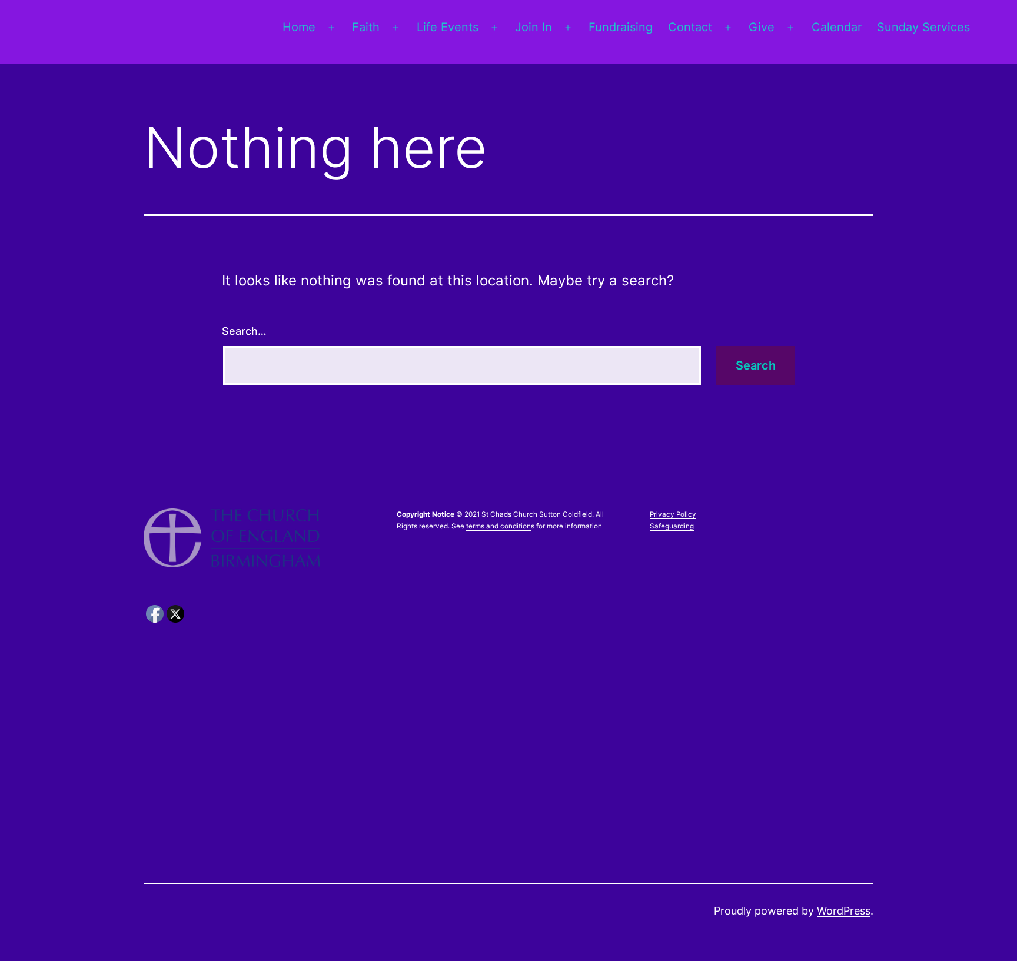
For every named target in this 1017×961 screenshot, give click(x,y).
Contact (690, 27)
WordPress (843, 911)
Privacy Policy (673, 514)
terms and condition (498, 526)
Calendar (837, 27)
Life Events (447, 27)
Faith (366, 27)
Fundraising (621, 27)
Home (298, 27)
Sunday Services (923, 27)
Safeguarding (672, 526)
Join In (533, 27)
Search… (244, 331)
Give (762, 27)
